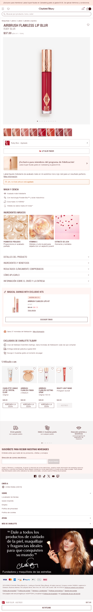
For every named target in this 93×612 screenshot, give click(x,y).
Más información (38, 331)
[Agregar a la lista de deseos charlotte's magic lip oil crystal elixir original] (16, 368)
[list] (46, 80)
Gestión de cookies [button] (71, 591)
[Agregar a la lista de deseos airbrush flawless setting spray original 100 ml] (52, 368)
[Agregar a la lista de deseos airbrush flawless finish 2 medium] (34, 368)
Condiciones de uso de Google (70, 594)
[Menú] (2, 8)
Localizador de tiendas (10, 497)
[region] (46, 307)
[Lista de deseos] (8, 9)
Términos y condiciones (39, 591)
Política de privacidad (10, 509)
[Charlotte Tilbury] (46, 9)
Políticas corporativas (56, 591)
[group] (16, 231)
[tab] (37, 121)
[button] (4, 14)
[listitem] (46, 80)
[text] (64, 405)
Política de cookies (9, 512)
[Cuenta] (83, 8)
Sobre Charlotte (7, 501)
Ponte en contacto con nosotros (74, 587)
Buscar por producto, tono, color (19, 14)
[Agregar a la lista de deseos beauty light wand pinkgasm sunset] (70, 368)
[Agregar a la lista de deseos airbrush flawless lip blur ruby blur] (88, 25)
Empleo (4, 505)
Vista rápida (32, 310)
